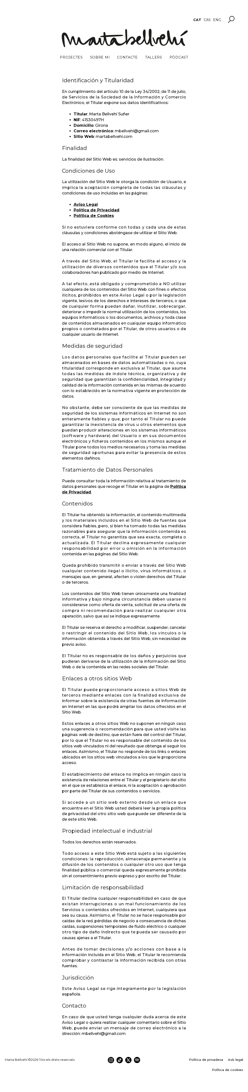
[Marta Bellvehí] (124, 38)
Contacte (127, 57)
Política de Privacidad (96, 210)
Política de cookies (227, 1070)
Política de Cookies (94, 215)
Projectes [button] (71, 57)
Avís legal (235, 1060)
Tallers (153, 57)
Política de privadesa (206, 1060)
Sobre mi (100, 57)
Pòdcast (179, 57)
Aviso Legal (86, 204)
